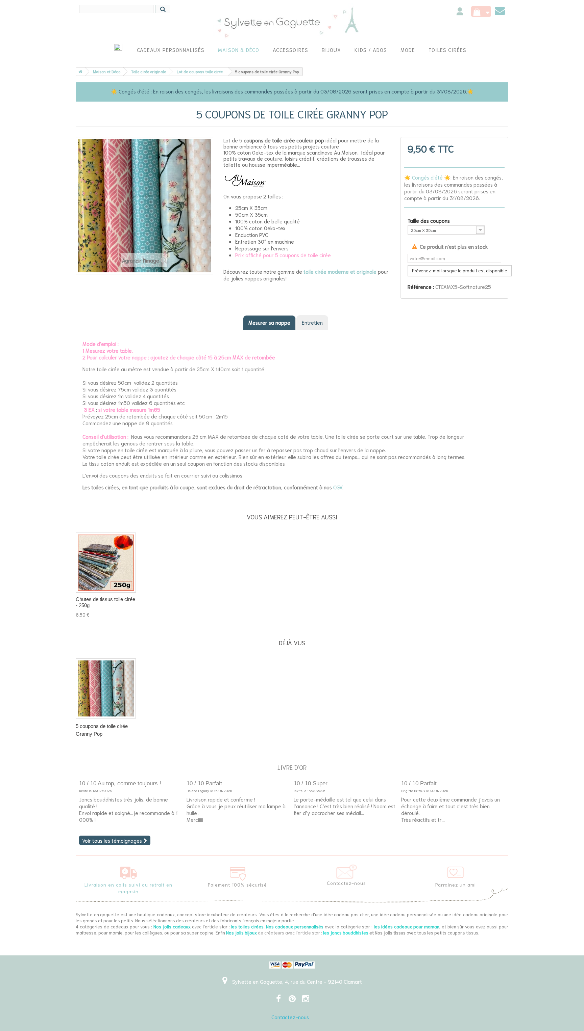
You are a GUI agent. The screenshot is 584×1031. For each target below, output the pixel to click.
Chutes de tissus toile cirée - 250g (105, 602)
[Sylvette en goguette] (292, 21)
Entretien (312, 322)
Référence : (421, 286)
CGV (337, 487)
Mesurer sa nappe (269, 322)
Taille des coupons (429, 220)
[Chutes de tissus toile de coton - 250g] (106, 563)
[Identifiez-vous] (460, 12)
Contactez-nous (290, 1016)
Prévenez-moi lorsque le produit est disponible (459, 270)
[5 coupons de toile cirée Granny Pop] (106, 688)
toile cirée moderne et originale (339, 271)
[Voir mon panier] (481, 11)
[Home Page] (79, 71)
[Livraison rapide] (128, 871)
